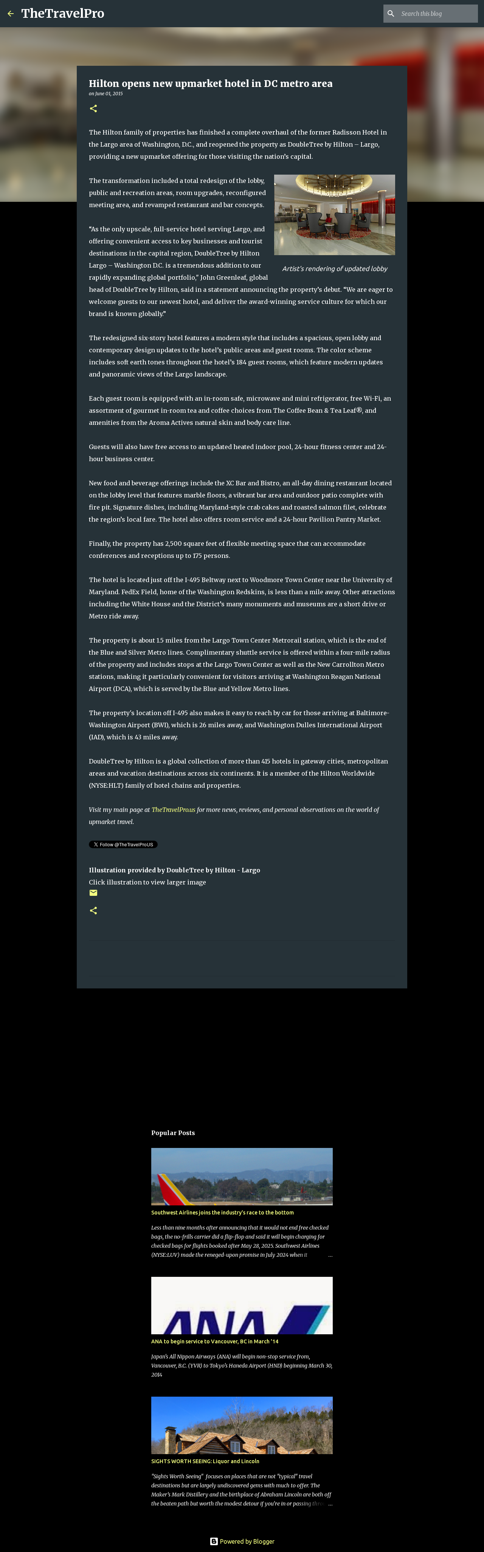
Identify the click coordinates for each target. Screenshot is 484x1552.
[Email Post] (93, 895)
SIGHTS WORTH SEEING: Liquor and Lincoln (205, 1461)
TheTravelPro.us (173, 809)
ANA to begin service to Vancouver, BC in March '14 (214, 1341)
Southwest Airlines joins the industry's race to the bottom (222, 1213)
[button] (93, 109)
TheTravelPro (62, 13)
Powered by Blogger (247, 1541)
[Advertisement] (242, 1053)
